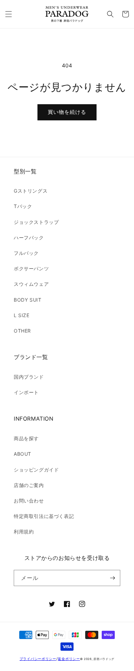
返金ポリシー (69, 659)
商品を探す (26, 438)
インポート (26, 392)
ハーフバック (29, 237)
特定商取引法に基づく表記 (44, 516)
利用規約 (24, 531)
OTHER (22, 331)
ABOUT (22, 454)
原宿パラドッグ (103, 659)
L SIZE (22, 315)
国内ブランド (29, 377)
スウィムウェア (31, 284)
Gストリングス (30, 191)
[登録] (112, 578)
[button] (8, 14)
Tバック (23, 206)
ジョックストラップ (36, 222)
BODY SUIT (27, 300)
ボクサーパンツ (31, 268)
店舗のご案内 (29, 485)
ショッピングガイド (36, 470)
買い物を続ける (67, 112)
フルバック (26, 253)
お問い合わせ (29, 501)
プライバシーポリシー (38, 659)
